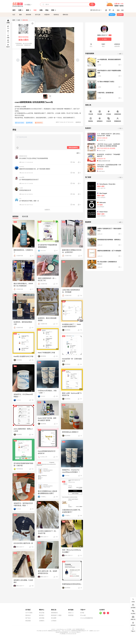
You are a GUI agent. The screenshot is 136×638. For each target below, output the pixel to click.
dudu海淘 (21, 177)
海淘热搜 (70, 615)
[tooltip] (23, 35)
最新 (20, 14)
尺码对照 (90, 114)
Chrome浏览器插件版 (86, 618)
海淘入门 (70, 612)
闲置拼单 (46, 14)
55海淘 (17, 4)
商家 (27, 10)
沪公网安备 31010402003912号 (68, 633)
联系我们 (41, 615)
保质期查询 (99, 121)
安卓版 (82, 612)
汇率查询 (108, 114)
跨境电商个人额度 (56, 615)
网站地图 (28, 620)
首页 (13, 20)
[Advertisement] (104, 286)
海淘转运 (56, 14)
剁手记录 (37, 14)
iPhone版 (83, 615)
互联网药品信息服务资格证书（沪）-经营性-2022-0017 (85, 630)
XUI (20, 198)
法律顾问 (41, 620)
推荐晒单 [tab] (15, 216)
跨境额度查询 (117, 121)
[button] (28, 5)
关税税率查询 (117, 114)
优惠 (19, 10)
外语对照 (108, 121)
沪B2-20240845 (66, 630)
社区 (13, 14)
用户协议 (28, 618)
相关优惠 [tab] (25, 216)
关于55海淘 (28, 612)
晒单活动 (65, 14)
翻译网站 (90, 121)
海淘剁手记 (39, 122)
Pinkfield (21, 166)
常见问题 (41, 612)
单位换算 (99, 114)
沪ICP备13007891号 (42, 630)
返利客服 (41, 618)
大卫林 (21, 188)
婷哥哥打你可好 (23, 156)
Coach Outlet (20, 122)
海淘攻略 (28, 14)
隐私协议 (28, 615)
